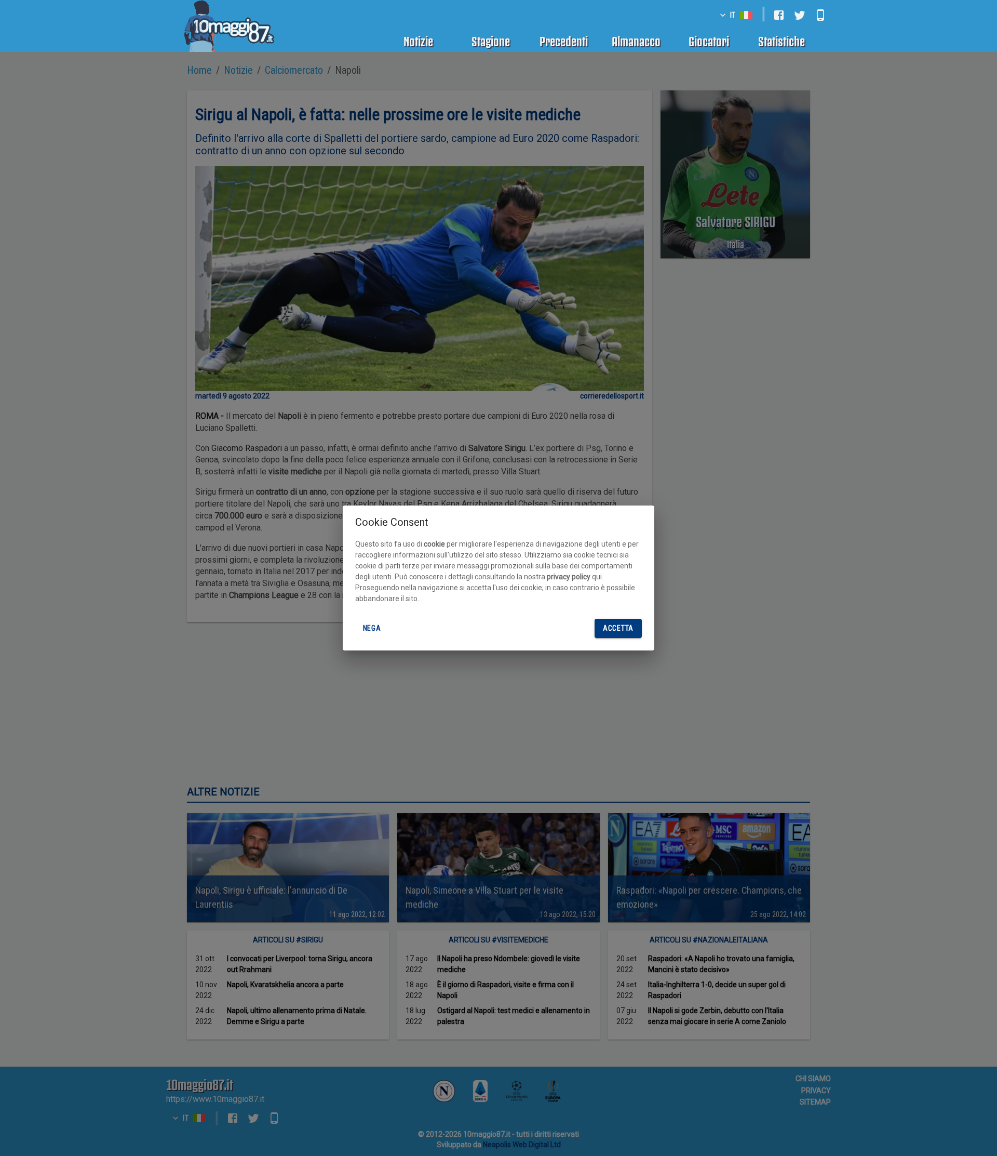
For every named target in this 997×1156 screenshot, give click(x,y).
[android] (820, 15)
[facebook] (779, 15)
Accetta (618, 628)
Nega (372, 628)
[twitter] (799, 15)
